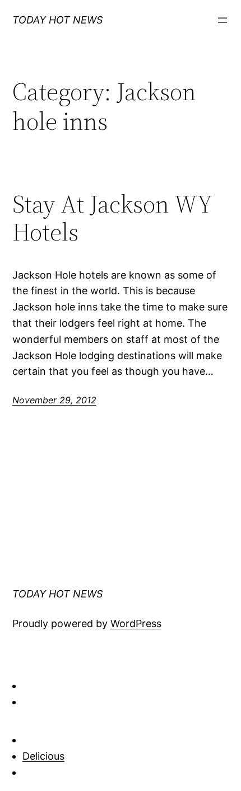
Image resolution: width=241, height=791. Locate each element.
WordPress (135, 623)
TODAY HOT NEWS (57, 20)
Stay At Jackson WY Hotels (112, 218)
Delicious (43, 756)
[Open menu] (222, 20)
